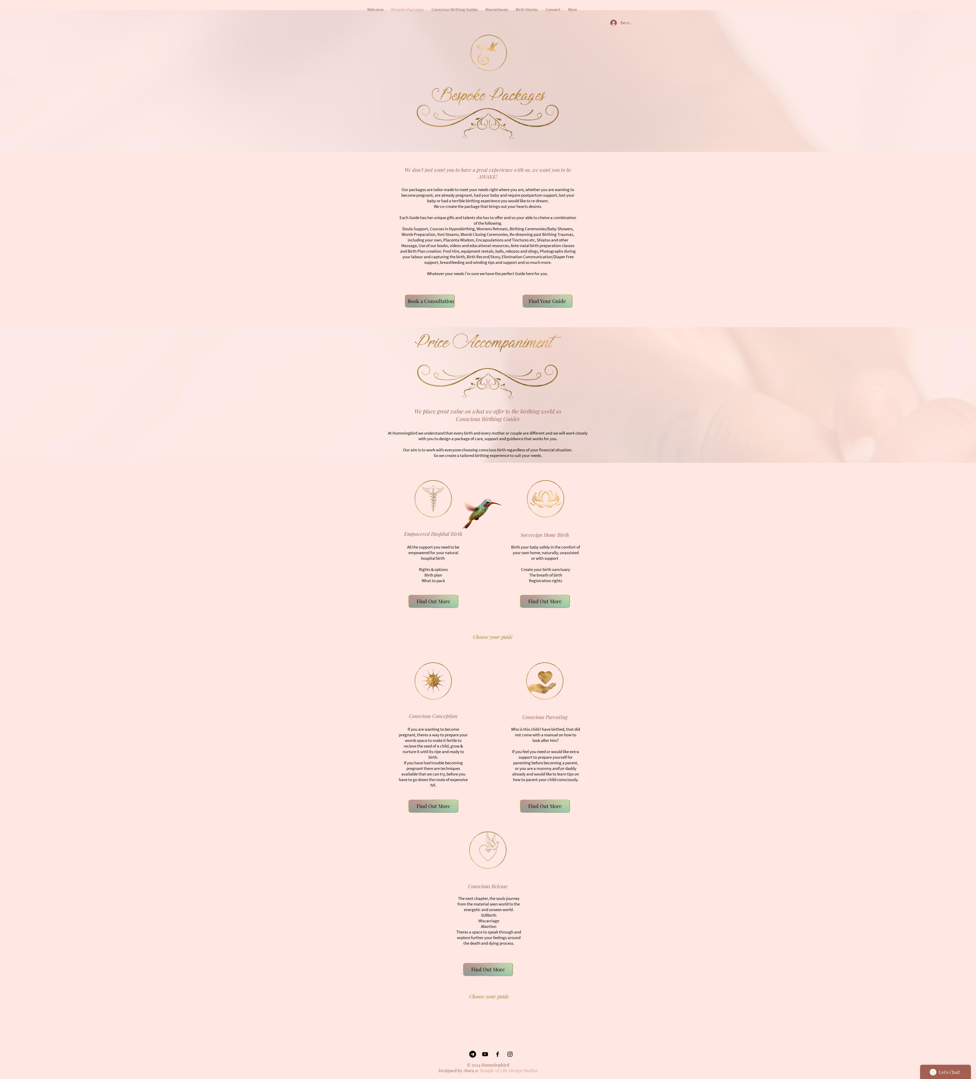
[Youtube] (485, 1054)
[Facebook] (497, 1054)
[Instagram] (510, 1054)
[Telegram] (472, 1054)
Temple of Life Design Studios (509, 1070)
